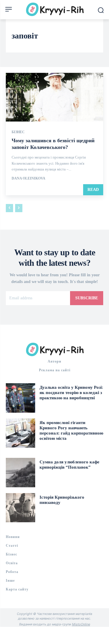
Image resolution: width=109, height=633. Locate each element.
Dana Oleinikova (28, 178)
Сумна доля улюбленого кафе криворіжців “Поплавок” (69, 465)
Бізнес (18, 132)
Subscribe (86, 298)
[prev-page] (9, 208)
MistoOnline (81, 624)
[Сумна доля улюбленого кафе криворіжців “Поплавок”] (20, 472)
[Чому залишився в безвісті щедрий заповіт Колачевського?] (54, 97)
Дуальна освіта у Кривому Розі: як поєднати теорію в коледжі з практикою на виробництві (71, 392)
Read (93, 189)
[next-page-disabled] (18, 208)
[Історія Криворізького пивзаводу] (20, 508)
